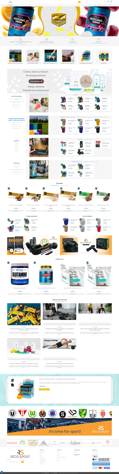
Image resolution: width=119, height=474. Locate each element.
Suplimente (17, 163)
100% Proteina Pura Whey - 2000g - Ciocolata (19, 227)
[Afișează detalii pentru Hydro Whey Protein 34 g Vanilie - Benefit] (99, 274)
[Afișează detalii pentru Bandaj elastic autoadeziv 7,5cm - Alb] (82, 228)
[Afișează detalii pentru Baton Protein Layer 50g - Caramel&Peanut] (15, 195)
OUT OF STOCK (62, 142)
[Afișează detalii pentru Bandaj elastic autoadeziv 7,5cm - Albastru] (66, 221)
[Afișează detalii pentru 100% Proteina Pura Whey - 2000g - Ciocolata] (10, 228)
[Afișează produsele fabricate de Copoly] (12, 443)
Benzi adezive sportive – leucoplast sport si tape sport (51, 63)
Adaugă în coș (16, 210)
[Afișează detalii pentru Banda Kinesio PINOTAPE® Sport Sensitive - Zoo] (63, 107)
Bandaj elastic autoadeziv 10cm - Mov (72, 128)
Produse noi (41, 457)
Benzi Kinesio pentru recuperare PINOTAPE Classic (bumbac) (16, 102)
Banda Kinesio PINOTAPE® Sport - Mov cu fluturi (72, 99)
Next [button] (110, 94)
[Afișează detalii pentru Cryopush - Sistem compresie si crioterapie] (98, 144)
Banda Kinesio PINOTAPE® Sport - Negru (105, 106)
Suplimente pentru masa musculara (16, 172)
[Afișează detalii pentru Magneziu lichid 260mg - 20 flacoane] (80, 166)
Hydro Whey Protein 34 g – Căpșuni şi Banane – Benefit (72, 288)
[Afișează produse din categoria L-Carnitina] (103, 56)
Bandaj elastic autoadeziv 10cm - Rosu (107, 227)
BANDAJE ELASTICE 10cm (16, 126)
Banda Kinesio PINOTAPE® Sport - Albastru (105, 99)
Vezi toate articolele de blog (59, 301)
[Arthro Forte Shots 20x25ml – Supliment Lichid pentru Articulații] (26, 389)
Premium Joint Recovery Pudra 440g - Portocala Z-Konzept (89, 173)
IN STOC (62, 97)
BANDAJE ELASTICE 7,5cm (16, 124)
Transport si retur (42, 458)
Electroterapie (16, 145)
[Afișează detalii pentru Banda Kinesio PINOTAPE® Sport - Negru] (98, 107)
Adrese (58, 455)
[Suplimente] (39, 169)
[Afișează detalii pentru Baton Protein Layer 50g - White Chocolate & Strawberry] (50, 195)
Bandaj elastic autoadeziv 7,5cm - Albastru (74, 220)
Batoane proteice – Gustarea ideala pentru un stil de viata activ (16, 170)
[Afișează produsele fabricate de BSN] (65, 443)
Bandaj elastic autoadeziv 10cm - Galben (106, 121)
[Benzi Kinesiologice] (39, 102)
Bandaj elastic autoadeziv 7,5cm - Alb (91, 227)
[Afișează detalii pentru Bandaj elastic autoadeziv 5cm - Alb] (82, 221)
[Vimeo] (94, 452)
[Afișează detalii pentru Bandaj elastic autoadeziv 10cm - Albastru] (80, 129)
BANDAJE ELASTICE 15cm (16, 128)
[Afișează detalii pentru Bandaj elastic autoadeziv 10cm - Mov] (63, 129)
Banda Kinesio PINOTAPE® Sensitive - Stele (34, 227)
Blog (40, 455)
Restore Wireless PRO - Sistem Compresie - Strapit (71, 143)
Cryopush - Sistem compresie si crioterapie (106, 143)
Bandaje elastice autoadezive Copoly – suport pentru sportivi (15, 63)
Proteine (16, 167)
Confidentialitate (42, 460)
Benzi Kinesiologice (33, 63)
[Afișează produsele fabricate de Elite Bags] (86, 443)
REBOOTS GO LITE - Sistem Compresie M (88, 150)
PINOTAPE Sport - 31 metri (16, 106)
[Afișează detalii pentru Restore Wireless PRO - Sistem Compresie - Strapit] (63, 144)
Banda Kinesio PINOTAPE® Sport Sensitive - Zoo (71, 106)
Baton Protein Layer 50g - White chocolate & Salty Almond (68, 205)
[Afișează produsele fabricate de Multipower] (44, 443)
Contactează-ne (42, 452)
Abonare (22, 462)
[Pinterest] (93, 452)
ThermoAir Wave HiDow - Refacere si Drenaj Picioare (72, 151)
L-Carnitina (104, 63)
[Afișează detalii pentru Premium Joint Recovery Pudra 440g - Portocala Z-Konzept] (80, 174)
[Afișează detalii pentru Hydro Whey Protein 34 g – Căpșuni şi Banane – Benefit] (72, 274)
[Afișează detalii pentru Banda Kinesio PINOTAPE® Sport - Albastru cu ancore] (80, 107)
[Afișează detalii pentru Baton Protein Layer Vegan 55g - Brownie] (103, 195)
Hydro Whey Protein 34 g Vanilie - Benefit (99, 288)
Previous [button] (109, 94)
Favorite (58, 460)
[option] (59, 21)
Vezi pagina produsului (44, 389)
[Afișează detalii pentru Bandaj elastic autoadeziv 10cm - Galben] (98, 122)
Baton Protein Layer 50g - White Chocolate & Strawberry (51, 205)
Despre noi (41, 463)
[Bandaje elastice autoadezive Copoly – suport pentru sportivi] (39, 125)
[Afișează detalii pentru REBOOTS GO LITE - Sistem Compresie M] (80, 151)
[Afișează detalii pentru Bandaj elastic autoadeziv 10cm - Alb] (80, 122)
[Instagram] (96, 452)
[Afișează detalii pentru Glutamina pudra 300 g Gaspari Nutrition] (20, 274)
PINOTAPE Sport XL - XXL (16, 104)
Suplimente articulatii (86, 63)
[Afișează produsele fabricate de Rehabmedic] (54, 443)
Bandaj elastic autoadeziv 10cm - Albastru (89, 128)
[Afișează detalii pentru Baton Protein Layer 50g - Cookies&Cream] (33, 195)
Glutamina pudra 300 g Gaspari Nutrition (20, 288)
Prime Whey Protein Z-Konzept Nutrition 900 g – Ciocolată (46, 288)
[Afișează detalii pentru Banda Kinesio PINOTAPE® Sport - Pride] (80, 99)
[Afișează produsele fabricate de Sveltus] (107, 443)
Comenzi (58, 453)
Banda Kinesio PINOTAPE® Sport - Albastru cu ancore (88, 106)
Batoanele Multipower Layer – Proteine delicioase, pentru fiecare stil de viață (24, 329)
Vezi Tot (16, 108)
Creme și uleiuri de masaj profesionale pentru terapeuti (68, 63)
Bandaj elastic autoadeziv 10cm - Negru (106, 128)
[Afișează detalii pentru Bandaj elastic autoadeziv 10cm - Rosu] (99, 228)
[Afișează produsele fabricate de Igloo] (76, 443)
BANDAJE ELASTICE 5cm (16, 122)
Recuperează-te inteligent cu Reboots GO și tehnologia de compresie (59, 329)
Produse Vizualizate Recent (61, 457)
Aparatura (16, 141)
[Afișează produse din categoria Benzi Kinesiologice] (33, 56)
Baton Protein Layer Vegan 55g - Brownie (18, 220)
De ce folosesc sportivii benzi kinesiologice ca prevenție (59, 363)
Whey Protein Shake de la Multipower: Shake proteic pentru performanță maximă (95, 329)
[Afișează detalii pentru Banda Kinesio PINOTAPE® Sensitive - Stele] (27, 228)
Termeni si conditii (42, 462)
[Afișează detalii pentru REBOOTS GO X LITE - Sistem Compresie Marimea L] (80, 144)
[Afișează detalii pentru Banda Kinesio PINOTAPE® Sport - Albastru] (98, 99)
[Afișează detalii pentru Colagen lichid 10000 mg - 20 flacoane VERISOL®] (63, 166)
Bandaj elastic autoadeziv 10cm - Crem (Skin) (72, 121)
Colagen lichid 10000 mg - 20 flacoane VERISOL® (72, 165)
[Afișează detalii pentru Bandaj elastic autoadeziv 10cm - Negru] (98, 129)
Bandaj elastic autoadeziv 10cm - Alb (89, 121)
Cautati (79, 2)
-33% (12, 226)
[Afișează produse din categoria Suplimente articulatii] (86, 56)
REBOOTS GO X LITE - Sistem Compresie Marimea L (88, 143)
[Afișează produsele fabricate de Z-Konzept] (33, 443)
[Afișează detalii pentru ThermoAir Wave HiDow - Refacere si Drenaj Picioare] (63, 151)
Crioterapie (17, 149)
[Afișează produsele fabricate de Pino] (22, 443)
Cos (57, 458)
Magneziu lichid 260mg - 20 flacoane (89, 165)
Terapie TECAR (16, 147)
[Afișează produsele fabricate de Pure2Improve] (97, 443)
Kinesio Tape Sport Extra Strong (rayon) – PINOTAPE (16, 99)
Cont (105, 2)
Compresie (17, 143)
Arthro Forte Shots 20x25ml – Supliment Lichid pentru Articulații (71, 173)
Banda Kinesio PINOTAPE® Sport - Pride (89, 98)
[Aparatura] (39, 147)
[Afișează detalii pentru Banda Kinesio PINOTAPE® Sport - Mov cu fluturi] (63, 99)
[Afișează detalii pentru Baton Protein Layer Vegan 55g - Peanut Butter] (85, 195)
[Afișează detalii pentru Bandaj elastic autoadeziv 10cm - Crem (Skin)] (63, 122)
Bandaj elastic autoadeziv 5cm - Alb (91, 220)
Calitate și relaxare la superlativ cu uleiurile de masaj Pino (24, 363)
